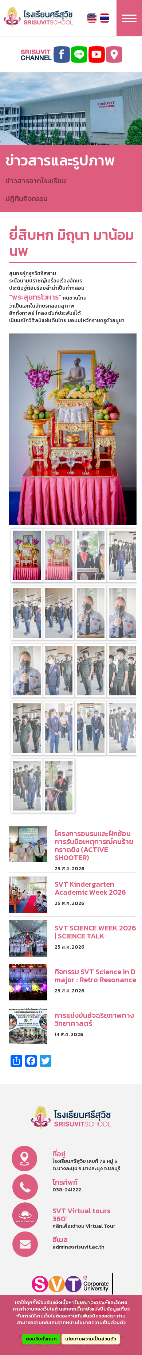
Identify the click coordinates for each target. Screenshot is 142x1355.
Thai (104, 18)
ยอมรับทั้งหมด (41, 1338)
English (91, 18)
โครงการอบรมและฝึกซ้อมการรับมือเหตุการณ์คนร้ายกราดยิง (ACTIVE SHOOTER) (94, 845)
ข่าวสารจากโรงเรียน (35, 180)
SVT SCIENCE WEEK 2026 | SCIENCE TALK (95, 931)
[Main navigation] (129, 18)
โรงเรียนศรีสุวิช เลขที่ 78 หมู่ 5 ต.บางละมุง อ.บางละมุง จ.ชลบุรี (86, 1164)
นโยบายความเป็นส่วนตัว (90, 1338)
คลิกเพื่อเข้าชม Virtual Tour (83, 1226)
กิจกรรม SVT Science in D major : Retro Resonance (95, 975)
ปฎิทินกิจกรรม (26, 198)
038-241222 (66, 1190)
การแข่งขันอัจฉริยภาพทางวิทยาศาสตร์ (94, 1019)
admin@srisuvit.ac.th (78, 1247)
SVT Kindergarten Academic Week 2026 (90, 888)
